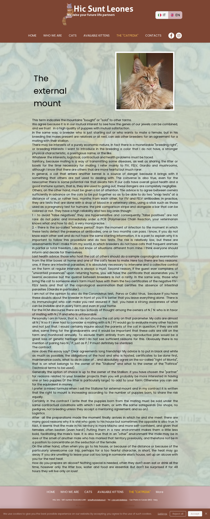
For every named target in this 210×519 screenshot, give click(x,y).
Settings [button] (162, 513)
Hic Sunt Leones (103, 9)
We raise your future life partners (91, 15)
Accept (195, 513)
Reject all (178, 513)
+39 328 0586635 (119, 500)
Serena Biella (128, 505)
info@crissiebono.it (96, 500)
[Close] (206, 513)
